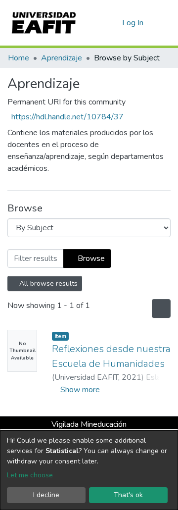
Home (18, 57)
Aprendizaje (61, 57)
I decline (46, 495)
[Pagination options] (160, 308)
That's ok (128, 495)
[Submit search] (98, 23)
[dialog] (89, 470)
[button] (113, 23)
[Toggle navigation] (164, 23)
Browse (90, 258)
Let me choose (30, 475)
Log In (133, 22)
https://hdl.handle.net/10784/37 (67, 116)
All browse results (48, 283)
